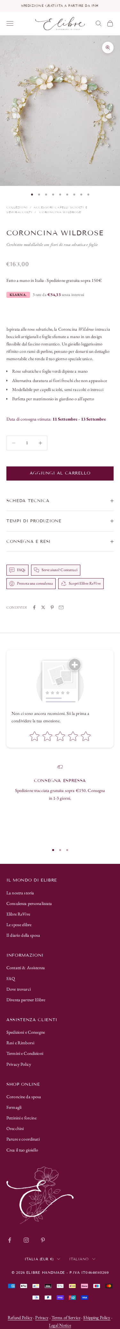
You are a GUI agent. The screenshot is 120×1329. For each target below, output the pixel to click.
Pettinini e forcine (21, 1118)
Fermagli (13, 1107)
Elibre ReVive (18, 914)
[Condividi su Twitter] (43, 607)
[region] (60, 801)
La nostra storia (20, 893)
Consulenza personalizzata (29, 903)
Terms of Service (66, 1317)
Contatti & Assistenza (25, 967)
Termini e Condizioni (24, 1053)
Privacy (41, 1317)
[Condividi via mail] (61, 607)
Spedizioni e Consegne (25, 1032)
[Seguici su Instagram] (26, 1240)
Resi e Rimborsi (20, 1043)
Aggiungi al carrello (60, 473)
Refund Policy (20, 1317)
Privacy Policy (18, 1064)
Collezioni (17, 207)
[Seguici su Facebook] (9, 1240)
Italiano (79, 1259)
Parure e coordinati (23, 1139)
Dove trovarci (18, 989)
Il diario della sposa (23, 935)
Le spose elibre (18, 924)
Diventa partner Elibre (25, 1000)
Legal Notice (60, 1325)
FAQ (10, 978)
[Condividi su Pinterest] (52, 607)
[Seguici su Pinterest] (43, 1240)
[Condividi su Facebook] (34, 607)
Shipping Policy (96, 1317)
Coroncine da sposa (23, 1096)
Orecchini (15, 1128)
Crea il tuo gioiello (22, 1150)
